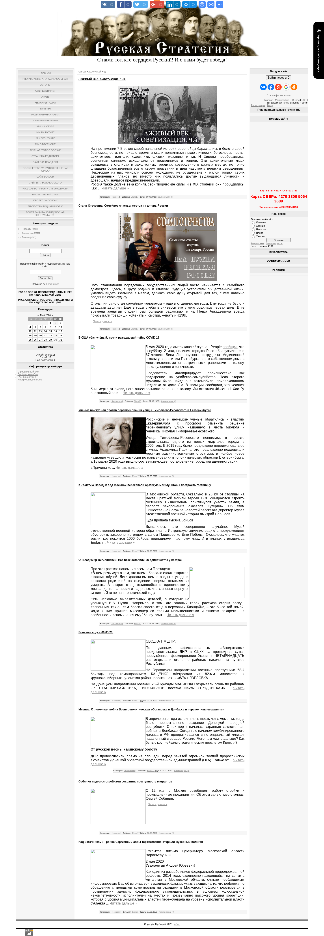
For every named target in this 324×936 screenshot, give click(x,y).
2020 (91, 71)
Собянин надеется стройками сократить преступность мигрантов (125, 781)
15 (50, 331)
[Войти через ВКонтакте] (263, 87)
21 (45, 335)
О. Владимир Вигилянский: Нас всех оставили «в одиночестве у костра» (130, 560)
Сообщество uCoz (28, 374)
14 (45, 331)
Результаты (257, 243)
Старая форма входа (278, 95)
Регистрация (258, 105)
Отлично (261, 222)
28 (45, 339)
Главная (81, 71)
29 (50, 339)
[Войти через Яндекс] (278, 87)
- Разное (25, 237)
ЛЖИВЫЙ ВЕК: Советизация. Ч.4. (102, 79)
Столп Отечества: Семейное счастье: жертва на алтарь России (123, 205)
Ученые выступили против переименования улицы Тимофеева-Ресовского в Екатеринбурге (144, 410)
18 (30, 335)
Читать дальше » (115, 188)
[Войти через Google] (286, 87)
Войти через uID (278, 77)
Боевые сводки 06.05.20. (95, 632)
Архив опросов (274, 243)
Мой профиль (282, 100)
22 (50, 335)
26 (35, 339)
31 (60, 339)
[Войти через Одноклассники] (293, 87)
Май (98, 71)
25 (30, 339)
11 (30, 331)
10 (60, 327)
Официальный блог (28, 371)
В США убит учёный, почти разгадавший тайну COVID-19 (118, 337)
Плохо (259, 233)
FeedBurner (52, 284)
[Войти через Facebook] (271, 87)
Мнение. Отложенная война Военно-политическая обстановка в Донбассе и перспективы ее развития (151, 709)
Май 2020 (45, 315)
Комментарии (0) (165, 197)
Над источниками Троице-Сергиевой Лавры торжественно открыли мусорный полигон (140, 841)
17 (60, 331)
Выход (296, 100)
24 (60, 335)
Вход (270, 105)
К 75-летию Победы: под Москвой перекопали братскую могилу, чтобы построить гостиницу (144, 485)
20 (40, 335)
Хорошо (260, 225)
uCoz (177, 924)
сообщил (230, 347)
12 (35, 331)
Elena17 (134, 197)
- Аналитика (27, 233)
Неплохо (261, 229)
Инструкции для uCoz (30, 379)
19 (35, 335)
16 (55, 331)
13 (40, 331)
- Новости (25, 229)
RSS (304, 100)
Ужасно (260, 236)
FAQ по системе (27, 377)
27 (40, 339)
